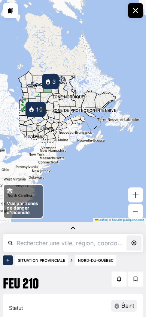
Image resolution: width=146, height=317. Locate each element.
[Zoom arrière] (135, 211)
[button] (50, 81)
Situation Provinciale (41, 260)
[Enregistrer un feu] (135, 279)
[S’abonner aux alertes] (119, 279)
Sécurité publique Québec (128, 219)
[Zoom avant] (135, 194)
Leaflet (102, 219)
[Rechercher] (10, 243)
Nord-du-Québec (95, 260)
